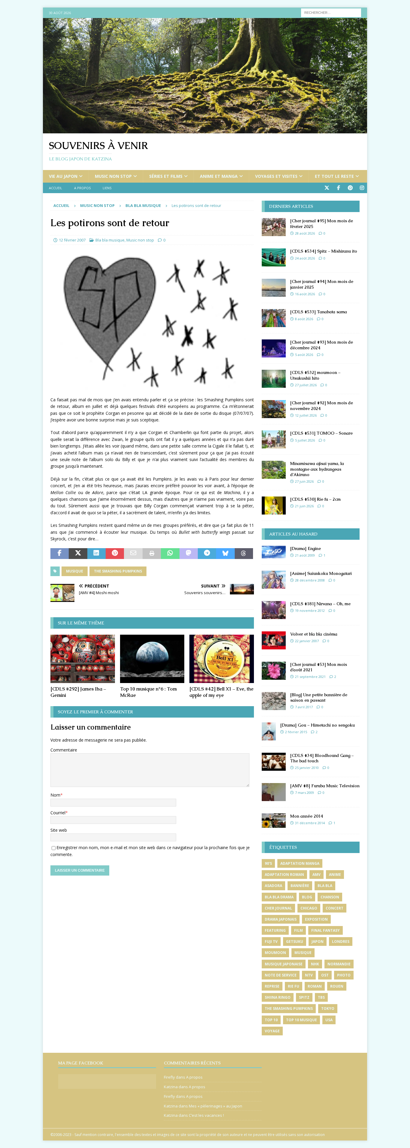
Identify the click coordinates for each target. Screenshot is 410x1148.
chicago (308, 908)
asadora (273, 885)
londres (340, 941)
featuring (275, 930)
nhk (315, 964)
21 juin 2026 (304, 506)
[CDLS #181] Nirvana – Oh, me (320, 603)
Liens (107, 188)
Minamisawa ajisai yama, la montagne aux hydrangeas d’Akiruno (317, 469)
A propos (82, 188)
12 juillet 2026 (306, 415)
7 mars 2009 (304, 792)
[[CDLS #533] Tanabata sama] (274, 318)
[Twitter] (326, 188)
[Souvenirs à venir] (205, 130)
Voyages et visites (276, 176)
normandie (339, 964)
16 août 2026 (305, 294)
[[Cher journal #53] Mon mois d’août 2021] (274, 671)
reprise (272, 986)
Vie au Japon (63, 176)
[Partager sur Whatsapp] (170, 553)
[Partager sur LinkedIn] (96, 553)
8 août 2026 (304, 319)
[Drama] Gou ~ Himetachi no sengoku (317, 725)
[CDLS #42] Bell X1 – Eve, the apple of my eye (221, 692)
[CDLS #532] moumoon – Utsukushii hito (315, 375)
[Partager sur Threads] (244, 553)
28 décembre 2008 (310, 580)
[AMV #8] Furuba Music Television (325, 785)
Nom (55, 795)
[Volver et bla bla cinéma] (274, 640)
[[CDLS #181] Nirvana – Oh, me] (274, 610)
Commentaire (63, 750)
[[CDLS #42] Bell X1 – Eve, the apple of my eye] (221, 659)
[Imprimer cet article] (152, 553)
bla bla (325, 885)
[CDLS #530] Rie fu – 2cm (315, 499)
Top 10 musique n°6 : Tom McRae (148, 692)
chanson (330, 897)
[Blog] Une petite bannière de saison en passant (318, 697)
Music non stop (113, 176)
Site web (58, 830)
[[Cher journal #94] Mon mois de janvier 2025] (274, 288)
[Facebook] (338, 188)
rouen (336, 986)
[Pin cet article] (115, 553)
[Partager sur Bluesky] (225, 553)
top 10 (271, 1019)
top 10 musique (301, 1019)
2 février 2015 (296, 732)
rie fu (293, 986)
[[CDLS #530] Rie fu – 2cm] (274, 506)
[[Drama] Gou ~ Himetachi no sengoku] (269, 731)
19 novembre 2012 (310, 610)
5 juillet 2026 (305, 440)
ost (325, 975)
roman (315, 986)
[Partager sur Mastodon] (188, 553)
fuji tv (271, 941)
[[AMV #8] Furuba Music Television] (274, 792)
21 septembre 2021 (310, 676)
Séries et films (165, 176)
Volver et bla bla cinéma (313, 634)
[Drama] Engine (305, 548)
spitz (304, 997)
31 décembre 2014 (310, 823)
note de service (281, 975)
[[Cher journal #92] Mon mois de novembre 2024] (274, 409)
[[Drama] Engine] (274, 552)
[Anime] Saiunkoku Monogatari (321, 573)
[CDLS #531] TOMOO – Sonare (321, 433)
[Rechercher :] (331, 12)
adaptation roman (284, 874)
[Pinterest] (350, 188)
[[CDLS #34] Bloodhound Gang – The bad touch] (274, 762)
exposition (316, 919)
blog (307, 897)
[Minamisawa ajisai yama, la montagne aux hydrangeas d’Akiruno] (274, 470)
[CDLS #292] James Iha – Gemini (78, 692)
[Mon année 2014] (274, 820)
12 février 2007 (72, 240)
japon (318, 941)
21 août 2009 (305, 555)
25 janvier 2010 (307, 767)
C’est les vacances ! (206, 1115)
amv (316, 874)
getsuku (294, 941)
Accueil (55, 188)
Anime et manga (219, 176)
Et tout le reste (334, 176)
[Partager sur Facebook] (59, 553)
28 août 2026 (305, 233)
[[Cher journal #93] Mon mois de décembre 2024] (274, 348)
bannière (300, 885)
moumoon (275, 952)
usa (329, 1019)
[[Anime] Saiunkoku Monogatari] (274, 580)
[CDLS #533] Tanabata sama (318, 311)
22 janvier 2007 (307, 641)
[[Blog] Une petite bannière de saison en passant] (274, 701)
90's (268, 863)
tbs (321, 997)
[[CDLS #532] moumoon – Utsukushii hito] (274, 379)
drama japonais (281, 919)
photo (344, 975)
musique (74, 571)
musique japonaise (284, 964)
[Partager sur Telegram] (207, 553)
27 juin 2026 (304, 481)
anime (335, 874)
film (298, 930)
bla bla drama (279, 897)
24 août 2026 (305, 258)
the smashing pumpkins (118, 571)
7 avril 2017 (304, 707)
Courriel (57, 812)
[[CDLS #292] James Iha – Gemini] (82, 659)
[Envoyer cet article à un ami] (133, 553)
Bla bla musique (110, 240)
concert (334, 908)
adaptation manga (299, 863)
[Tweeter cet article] (78, 553)
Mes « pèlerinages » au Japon (215, 1106)
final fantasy (325, 930)
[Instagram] (362, 188)
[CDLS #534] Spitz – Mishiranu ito (323, 251)
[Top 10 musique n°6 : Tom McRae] (152, 659)
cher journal (278, 908)
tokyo (327, 1008)
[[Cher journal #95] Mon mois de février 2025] (274, 227)
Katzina (171, 1086)
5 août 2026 (304, 354)
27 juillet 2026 (306, 385)
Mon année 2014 (306, 816)
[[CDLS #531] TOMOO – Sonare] (274, 439)
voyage (272, 1031)
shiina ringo (278, 997)
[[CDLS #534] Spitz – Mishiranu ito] (274, 257)
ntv (309, 975)
